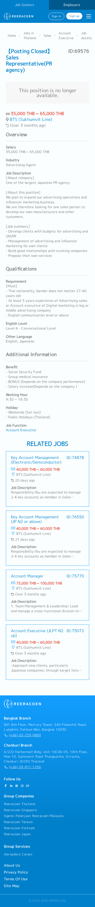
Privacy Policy (16, 872)
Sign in (56, 16)
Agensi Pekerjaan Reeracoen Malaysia (34, 816)
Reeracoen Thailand (19, 804)
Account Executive (66, 35)
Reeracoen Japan (17, 834)
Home (12, 35)
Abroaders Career (18, 854)
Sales (47, 35)
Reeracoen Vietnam (19, 828)
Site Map (11, 885)
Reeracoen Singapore (20, 810)
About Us (12, 865)
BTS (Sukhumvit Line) (31, 119)
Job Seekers (24, 4)
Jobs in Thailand (29, 35)
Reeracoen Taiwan (18, 822)
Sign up (74, 16)
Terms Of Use (16, 879)
